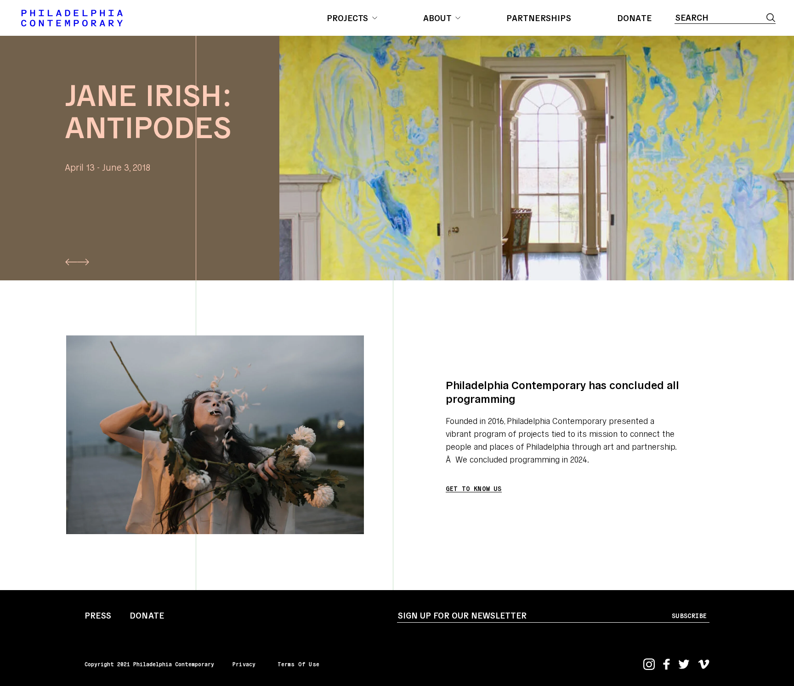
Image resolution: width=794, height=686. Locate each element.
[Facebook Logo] (666, 664)
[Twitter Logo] (684, 664)
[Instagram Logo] (649, 664)
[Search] (771, 17)
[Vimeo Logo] (703, 664)
